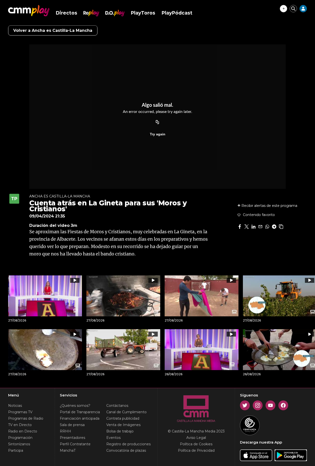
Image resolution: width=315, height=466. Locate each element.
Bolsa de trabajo (120, 431)
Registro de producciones (128, 444)
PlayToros (143, 13)
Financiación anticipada (79, 418)
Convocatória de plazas (126, 450)
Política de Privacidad (196, 450)
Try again (157, 134)
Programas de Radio (25, 418)
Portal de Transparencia (80, 412)
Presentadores (72, 437)
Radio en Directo (22, 431)
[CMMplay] (28, 10)
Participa (15, 450)
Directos (66, 13)
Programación (20, 437)
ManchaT (68, 450)
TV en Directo (20, 425)
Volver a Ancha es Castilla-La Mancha (52, 30)
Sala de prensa (72, 425)
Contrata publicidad (122, 418)
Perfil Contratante (75, 444)
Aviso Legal (196, 437)
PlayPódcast (176, 13)
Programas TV (20, 412)
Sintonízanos (19, 444)
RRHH (65, 431)
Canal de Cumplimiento (126, 412)
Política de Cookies (196, 444)
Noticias (15, 405)
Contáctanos (117, 405)
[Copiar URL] (157, 122)
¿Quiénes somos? (75, 405)
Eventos (113, 437)
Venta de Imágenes (123, 425)
